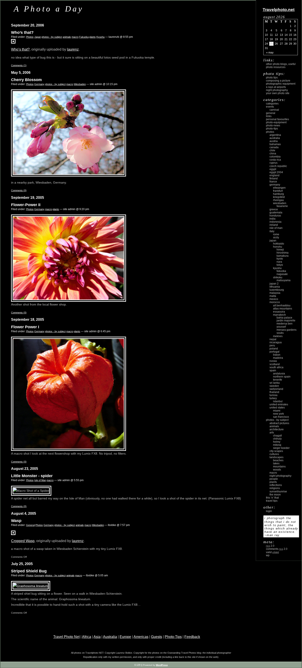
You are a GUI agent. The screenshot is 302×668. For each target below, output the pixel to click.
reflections (276, 485)
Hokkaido (278, 243)
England (274, 175)
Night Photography (277, 90)
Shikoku (277, 277)
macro (75, 37)
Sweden (274, 385)
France (273, 181)
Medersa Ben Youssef (284, 325)
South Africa (276, 367)
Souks (280, 332)
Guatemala (276, 212)
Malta (273, 296)
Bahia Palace (284, 317)
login (269, 511)
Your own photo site (277, 93)
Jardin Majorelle (286, 320)
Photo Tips (272, 77)
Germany (39, 84)
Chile (272, 150)
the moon (275, 494)
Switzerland (276, 389)
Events (270, 106)
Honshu (277, 246)
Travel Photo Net (66, 637)
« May (269, 52)
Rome (276, 234)
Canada (274, 147)
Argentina (275, 135)
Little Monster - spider (32, 476)
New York (278, 413)
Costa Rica (275, 159)
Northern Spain (282, 376)
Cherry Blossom (26, 80)
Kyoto (280, 258)
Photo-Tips (173, 637)
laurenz (73, 49)
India (272, 218)
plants (92, 37)
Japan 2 (274, 283)
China (273, 153)
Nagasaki (282, 274)
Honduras (275, 215)
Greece (274, 209)
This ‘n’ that (272, 497)
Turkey (273, 398)
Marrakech (279, 314)
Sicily (276, 237)
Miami (276, 410)
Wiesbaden (80, 84)
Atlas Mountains (282, 308)
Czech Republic (278, 166)
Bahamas (275, 144)
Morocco (275, 302)
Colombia (275, 156)
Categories (272, 103)
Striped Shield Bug (29, 571)
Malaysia (275, 292)
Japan (37, 37)
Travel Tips (271, 500)
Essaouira (279, 311)
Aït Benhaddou (282, 305)
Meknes (278, 336)
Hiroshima (283, 252)
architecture (277, 429)
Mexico (274, 299)
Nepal (273, 339)
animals (67, 37)
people (274, 478)
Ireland (274, 224)
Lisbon (276, 354)
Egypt (273, 169)
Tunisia (273, 395)
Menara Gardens (286, 329)
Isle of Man (40, 480)
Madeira (278, 357)
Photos (30, 37)
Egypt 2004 (276, 172)
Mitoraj (277, 444)
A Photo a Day (49, 8)
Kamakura (283, 255)
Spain (273, 370)
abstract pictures (279, 423)
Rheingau (278, 200)
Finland (274, 178)
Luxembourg (277, 289)
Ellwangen (279, 187)
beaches (278, 460)
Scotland (275, 364)
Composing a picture (278, 80)
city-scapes (276, 451)
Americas (141, 637)
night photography (280, 475)
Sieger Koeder (281, 448)
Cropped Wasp (22, 541)
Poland (274, 348)
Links (268, 116)
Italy (272, 231)
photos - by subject (52, 37)
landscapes (276, 457)
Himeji (280, 249)
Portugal (274, 351)
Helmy (276, 441)
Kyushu (100, 37)
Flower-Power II (25, 205)
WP (268, 555)
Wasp (16, 520)
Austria (274, 141)
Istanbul (278, 401)
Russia (273, 360)
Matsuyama (284, 280)
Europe (125, 637)
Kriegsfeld (279, 197)
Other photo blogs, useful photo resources (281, 66)
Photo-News (273, 125)
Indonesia (275, 221)
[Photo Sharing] (30, 586)
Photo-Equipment (276, 122)
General (30, 525)
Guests (156, 637)
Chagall (277, 435)
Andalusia (279, 373)
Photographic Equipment (280, 83)
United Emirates (279, 404)
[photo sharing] (13, 534)
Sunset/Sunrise (278, 491)
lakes (276, 463)
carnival (274, 109)
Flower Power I (25, 327)
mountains (279, 466)
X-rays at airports (276, 87)
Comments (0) (19, 190)
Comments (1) (19, 65)
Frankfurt (278, 190)
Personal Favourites (277, 119)
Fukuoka (84, 37)
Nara (279, 261)
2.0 (270, 545)
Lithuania (275, 286)
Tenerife (277, 379)
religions (275, 488)
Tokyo (280, 264)
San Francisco (281, 416)
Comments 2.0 (276, 548)
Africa (86, 637)
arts (272, 432)
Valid (272, 552)
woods (277, 469)
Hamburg (278, 193)
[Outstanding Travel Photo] (13, 42)
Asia (97, 637)
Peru (272, 345)
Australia (110, 637)
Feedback (192, 637)
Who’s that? (22, 32)
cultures (274, 454)
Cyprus (273, 162)
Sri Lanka (275, 382)
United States (277, 407)
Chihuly (277, 438)
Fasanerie (282, 206)
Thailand (274, 392)
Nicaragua (276, 342)
